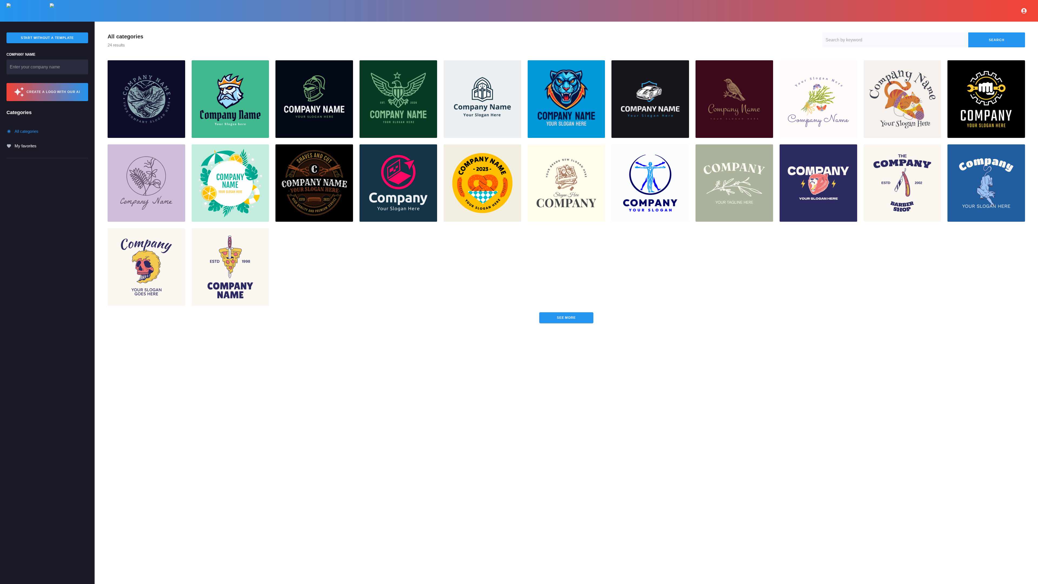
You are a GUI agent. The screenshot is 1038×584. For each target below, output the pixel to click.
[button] (146, 99)
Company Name (20, 54)
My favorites (25, 146)
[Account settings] (1024, 10)
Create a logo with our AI (53, 92)
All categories (26, 131)
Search (996, 40)
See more (566, 318)
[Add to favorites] (179, 66)
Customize (146, 99)
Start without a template (47, 38)
